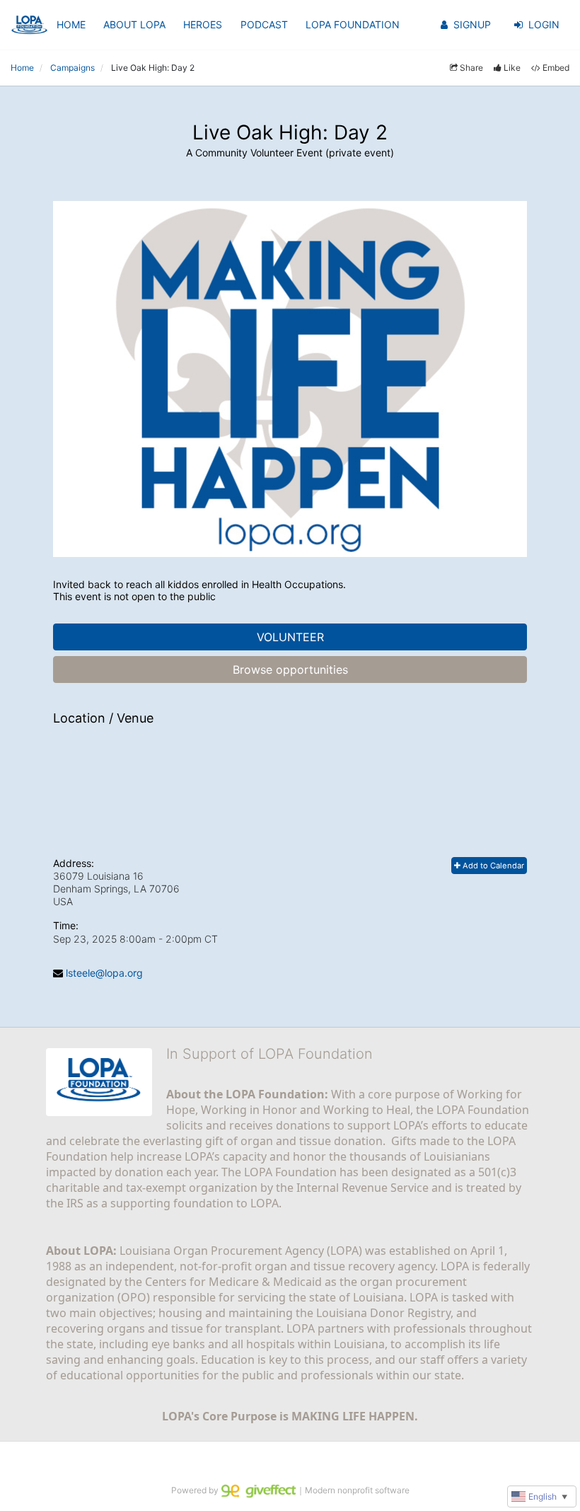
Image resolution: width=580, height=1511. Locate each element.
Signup (472, 24)
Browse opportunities (290, 669)
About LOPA (134, 24)
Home (71, 24)
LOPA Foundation (353, 24)
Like (512, 67)
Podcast (264, 24)
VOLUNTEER (290, 637)
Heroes (202, 24)
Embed (556, 67)
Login (543, 24)
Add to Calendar (492, 866)
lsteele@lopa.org (104, 973)
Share (471, 67)
